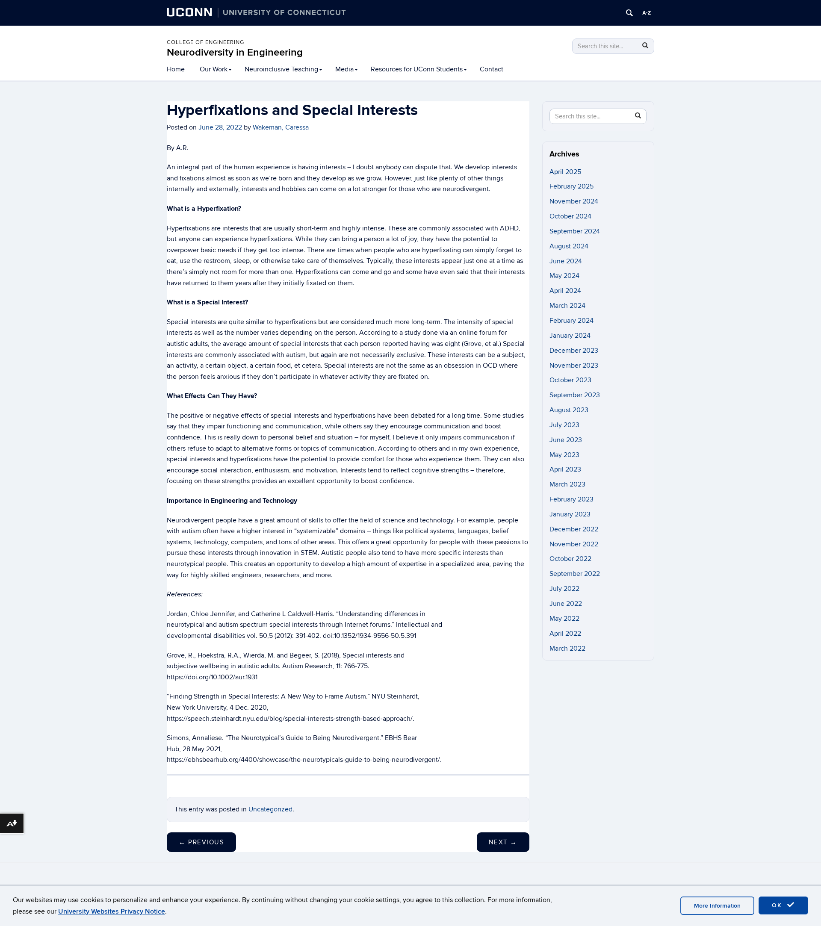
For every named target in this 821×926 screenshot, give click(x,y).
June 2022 (565, 603)
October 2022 (570, 558)
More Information (717, 905)
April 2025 (565, 172)
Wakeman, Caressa (281, 127)
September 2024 (574, 231)
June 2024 (565, 261)
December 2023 (573, 350)
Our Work (213, 69)
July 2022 (564, 588)
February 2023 (571, 499)
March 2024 (567, 305)
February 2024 (571, 320)
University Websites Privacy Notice (111, 911)
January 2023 (570, 514)
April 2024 (565, 290)
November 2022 (573, 544)
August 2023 (568, 410)
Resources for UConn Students (417, 69)
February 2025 (571, 186)
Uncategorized (270, 809)
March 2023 (567, 484)
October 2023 (570, 380)
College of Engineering (205, 42)
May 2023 (564, 455)
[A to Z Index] (646, 13)
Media (344, 69)
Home (176, 69)
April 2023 (565, 469)
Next (503, 842)
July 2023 (564, 425)
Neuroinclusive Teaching (281, 69)
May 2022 (564, 618)
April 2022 (565, 633)
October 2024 (570, 216)
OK (778, 905)
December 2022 (573, 529)
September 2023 (574, 395)
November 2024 (573, 201)
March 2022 (567, 648)
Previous (201, 842)
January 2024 (570, 335)
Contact (491, 69)
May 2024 (564, 275)
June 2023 (565, 440)
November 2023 (573, 365)
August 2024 (568, 246)
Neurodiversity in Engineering (235, 52)
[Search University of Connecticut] (629, 13)
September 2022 (574, 573)
